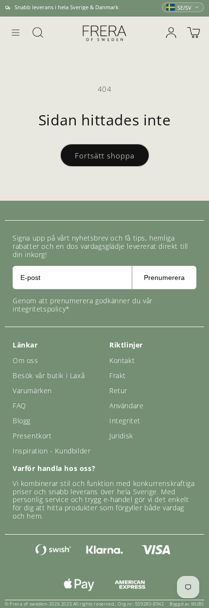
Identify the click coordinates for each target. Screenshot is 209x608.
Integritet (124, 420)
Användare (126, 405)
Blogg (22, 420)
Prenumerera (164, 277)
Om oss (25, 360)
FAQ (19, 405)
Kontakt (122, 360)
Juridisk (121, 435)
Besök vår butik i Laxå (49, 375)
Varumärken (32, 390)
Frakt (117, 375)
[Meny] (15, 32)
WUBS (197, 604)
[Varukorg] (193, 32)
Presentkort (32, 435)
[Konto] (171, 32)
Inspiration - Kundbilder (51, 450)
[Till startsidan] (104, 33)
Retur (118, 390)
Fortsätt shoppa (105, 155)
